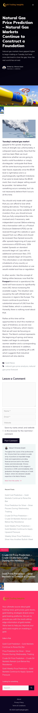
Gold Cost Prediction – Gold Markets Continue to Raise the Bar (18, 498)
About (19, 699)
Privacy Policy (19, 702)
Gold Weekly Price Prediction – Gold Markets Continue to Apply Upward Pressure (19, 529)
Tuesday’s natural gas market (15, 141)
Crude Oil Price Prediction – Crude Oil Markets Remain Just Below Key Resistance (18, 518)
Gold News (10, 363)
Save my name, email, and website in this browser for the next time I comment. (19, 430)
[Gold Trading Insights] (13, 4)
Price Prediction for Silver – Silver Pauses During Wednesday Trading (19, 508)
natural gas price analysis (16, 366)
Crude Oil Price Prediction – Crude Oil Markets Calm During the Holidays (17, 558)
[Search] (31, 687)
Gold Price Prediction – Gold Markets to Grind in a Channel (18, 575)
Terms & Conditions (19, 706)
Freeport (6, 281)
